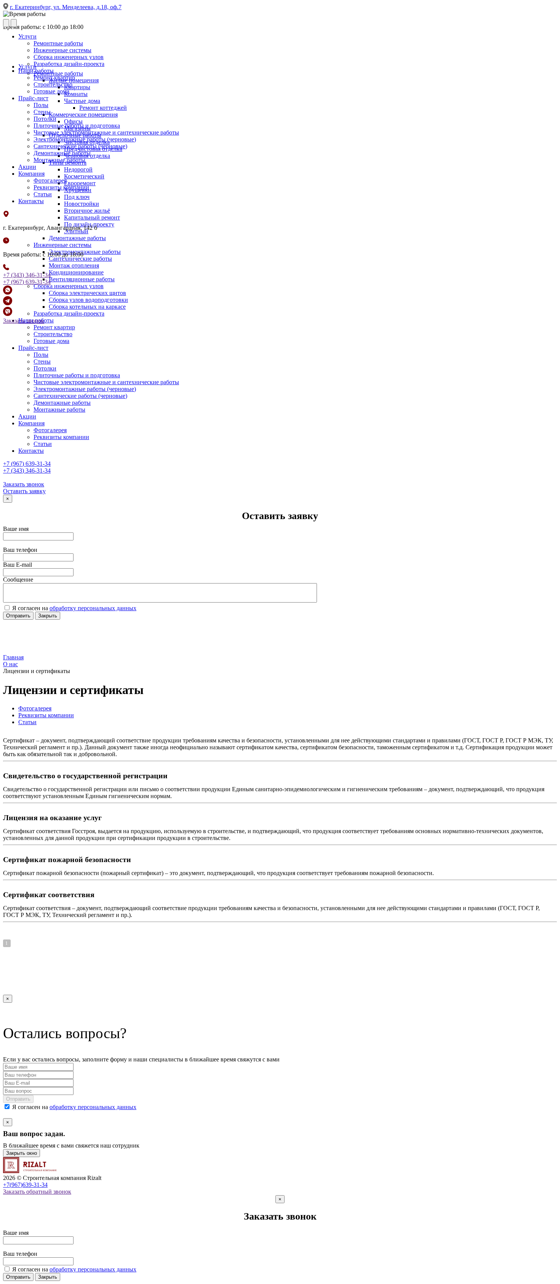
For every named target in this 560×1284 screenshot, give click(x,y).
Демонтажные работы (62, 153)
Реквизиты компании (61, 187)
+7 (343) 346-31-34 (27, 275)
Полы (41, 105)
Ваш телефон (20, 550)
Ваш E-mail (17, 564)
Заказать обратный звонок (37, 1191)
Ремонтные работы (58, 43)
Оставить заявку (24, 491)
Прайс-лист (33, 98)
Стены (42, 112)
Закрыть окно (21, 1153)
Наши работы (36, 70)
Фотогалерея (50, 180)
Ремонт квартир (54, 77)
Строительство (53, 84)
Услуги (27, 36)
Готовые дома (51, 91)
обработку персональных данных (93, 608)
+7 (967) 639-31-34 (27, 282)
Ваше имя (16, 529)
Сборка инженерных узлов (69, 57)
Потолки (45, 118)
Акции (27, 167)
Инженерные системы (62, 50)
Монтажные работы (59, 160)
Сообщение (18, 579)
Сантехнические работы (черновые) (80, 146)
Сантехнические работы (80, 258)
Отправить (18, 616)
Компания (31, 173)
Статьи (43, 194)
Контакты (31, 201)
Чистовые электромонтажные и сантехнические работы (106, 132)
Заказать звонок (23, 320)
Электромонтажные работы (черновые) (85, 139)
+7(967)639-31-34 (25, 1184)
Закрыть (47, 616)
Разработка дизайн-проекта (69, 64)
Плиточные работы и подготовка (77, 125)
